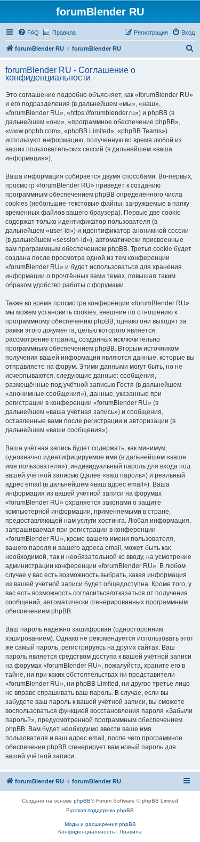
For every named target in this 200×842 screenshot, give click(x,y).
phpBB (82, 801)
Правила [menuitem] (64, 32)
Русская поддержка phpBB (100, 810)
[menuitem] (28, 32)
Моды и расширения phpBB (100, 824)
